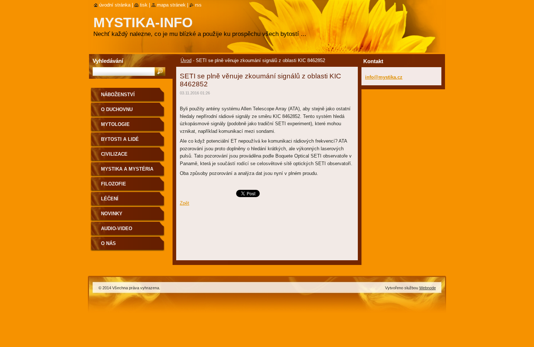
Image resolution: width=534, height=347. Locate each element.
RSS (198, 5)
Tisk (143, 5)
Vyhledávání (108, 61)
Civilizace (114, 154)
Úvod (186, 60)
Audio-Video (116, 228)
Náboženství (118, 94)
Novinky (111, 213)
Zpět (184, 203)
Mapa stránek (171, 5)
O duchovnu (117, 109)
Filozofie (113, 184)
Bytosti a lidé (120, 139)
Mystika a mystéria (127, 169)
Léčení (109, 198)
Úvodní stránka (114, 5)
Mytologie (115, 124)
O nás (108, 243)
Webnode (427, 288)
